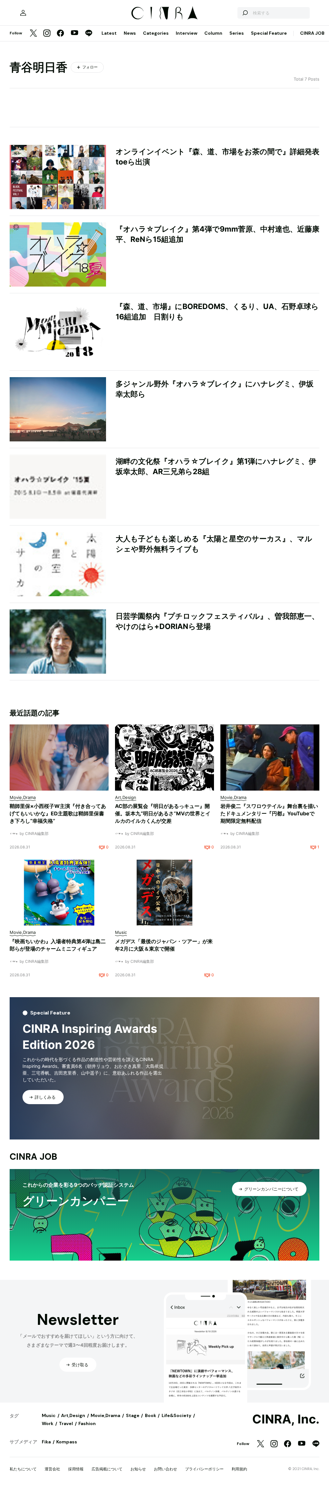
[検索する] (244, 13)
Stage (132, 1415)
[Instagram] (46, 34)
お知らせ (138, 1469)
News (130, 33)
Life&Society (176, 1415)
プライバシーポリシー (204, 1469)
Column (213, 33)
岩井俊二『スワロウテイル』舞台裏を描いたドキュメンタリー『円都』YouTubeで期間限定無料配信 (269, 813)
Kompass (66, 1442)
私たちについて (23, 1469)
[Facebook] (60, 34)
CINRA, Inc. (285, 1419)
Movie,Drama (105, 1415)
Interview (186, 33)
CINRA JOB (312, 33)
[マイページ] (23, 13)
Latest (109, 33)
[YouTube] (74, 33)
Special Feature (269, 33)
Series (236, 33)
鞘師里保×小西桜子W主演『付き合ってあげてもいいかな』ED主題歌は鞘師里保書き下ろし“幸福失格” (58, 813)
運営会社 (52, 1469)
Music (49, 1415)
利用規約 (239, 1469)
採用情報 (76, 1469)
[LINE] (88, 34)
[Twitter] (33, 34)
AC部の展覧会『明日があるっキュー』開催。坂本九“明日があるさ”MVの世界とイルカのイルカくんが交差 (162, 813)
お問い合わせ (165, 1469)
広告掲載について (107, 1469)
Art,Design (73, 1415)
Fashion (87, 1423)
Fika (46, 1442)
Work (47, 1423)
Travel (66, 1423)
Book (150, 1415)
